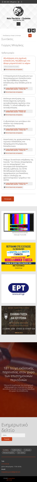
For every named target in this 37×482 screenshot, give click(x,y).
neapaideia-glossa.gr (11, 479)
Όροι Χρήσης (21, 452)
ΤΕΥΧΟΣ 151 (17, 149)
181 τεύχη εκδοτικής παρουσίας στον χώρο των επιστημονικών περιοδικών (18, 374)
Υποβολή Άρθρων (16, 450)
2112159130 (5, 464)
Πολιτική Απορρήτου (9, 452)
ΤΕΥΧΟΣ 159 (17, 129)
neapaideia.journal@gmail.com (10, 472)
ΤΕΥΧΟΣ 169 (17, 88)
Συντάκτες (6, 450)
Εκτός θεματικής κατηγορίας (14, 69)
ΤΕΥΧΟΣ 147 (17, 183)
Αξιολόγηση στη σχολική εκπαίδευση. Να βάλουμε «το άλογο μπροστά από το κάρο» (16, 61)
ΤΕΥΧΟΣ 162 (16, 111)
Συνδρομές (27, 450)
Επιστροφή (7, 199)
